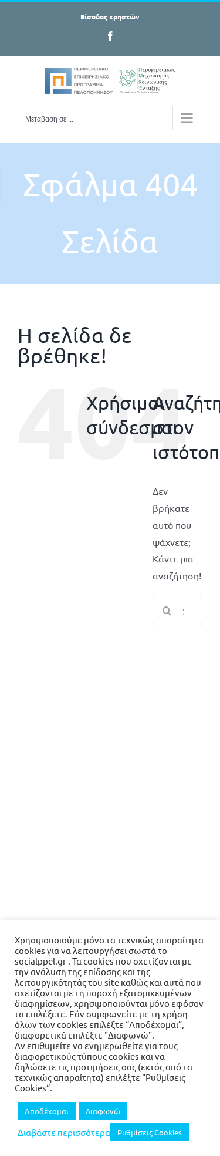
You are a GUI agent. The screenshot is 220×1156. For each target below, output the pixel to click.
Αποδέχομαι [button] (47, 1111)
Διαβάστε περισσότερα (64, 1132)
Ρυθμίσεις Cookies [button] (149, 1132)
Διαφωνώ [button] (103, 1111)
